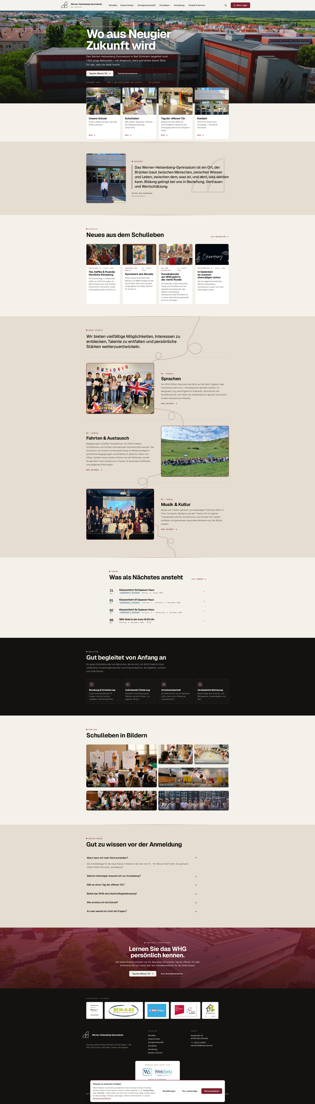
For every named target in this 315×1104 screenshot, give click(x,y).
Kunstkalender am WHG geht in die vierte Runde (171, 276)
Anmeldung (179, 5)
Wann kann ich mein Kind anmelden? (107, 858)
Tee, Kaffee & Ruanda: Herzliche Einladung (102, 273)
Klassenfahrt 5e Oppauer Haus (136, 609)
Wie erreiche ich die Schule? (102, 902)
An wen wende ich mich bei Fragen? (107, 911)
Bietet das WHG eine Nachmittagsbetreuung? (112, 893)
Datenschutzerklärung (102, 1098)
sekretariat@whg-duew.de (201, 1045)
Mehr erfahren (167, 403)
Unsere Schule (126, 5)
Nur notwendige (189, 1091)
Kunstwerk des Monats (139, 274)
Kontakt (202, 118)
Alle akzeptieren (211, 1091)
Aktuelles (113, 5)
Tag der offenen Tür (98, 73)
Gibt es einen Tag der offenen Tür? (106, 884)
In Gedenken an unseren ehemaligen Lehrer (209, 274)
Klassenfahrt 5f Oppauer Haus (136, 599)
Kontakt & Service (197, 5)
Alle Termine (197, 579)
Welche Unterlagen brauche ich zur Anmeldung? (114, 876)
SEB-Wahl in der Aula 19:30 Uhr (136, 619)
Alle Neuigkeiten (218, 237)
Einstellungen (169, 1091)
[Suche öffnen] (225, 5)
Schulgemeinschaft (146, 5)
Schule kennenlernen (128, 73)
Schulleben (164, 5)
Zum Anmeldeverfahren (172, 974)
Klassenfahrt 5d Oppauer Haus (136, 589)
